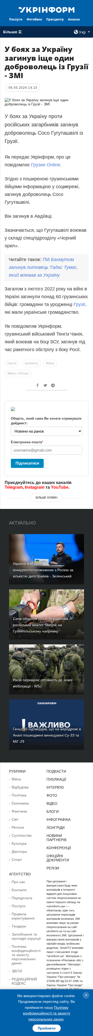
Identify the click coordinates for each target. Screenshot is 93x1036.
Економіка (20, 803)
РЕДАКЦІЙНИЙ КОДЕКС (24, 981)
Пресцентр (55, 19)
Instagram (34, 487)
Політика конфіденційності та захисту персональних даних (26, 954)
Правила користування (23, 916)
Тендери (19, 926)
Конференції (59, 848)
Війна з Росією (18, 373)
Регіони (18, 827)
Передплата (22, 898)
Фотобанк (34, 19)
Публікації (56, 779)
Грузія (12, 363)
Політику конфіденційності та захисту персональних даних (46, 1013)
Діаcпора (19, 851)
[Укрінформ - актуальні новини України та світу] (46, 9)
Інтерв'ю (55, 787)
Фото (52, 795)
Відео (52, 803)
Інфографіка (59, 819)
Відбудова (20, 787)
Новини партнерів (56, 838)
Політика (19, 795)
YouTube (59, 487)
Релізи (53, 868)
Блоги (53, 811)
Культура (19, 843)
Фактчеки (19, 811)
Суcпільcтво (22, 835)
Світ (15, 819)
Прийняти (47, 1028)
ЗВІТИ (17, 971)
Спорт (17, 859)
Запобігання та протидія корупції (26, 936)
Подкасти (56, 771)
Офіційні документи (58, 858)
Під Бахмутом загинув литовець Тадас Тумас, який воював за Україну (43, 267)
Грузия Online (45, 164)
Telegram (14, 487)
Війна (50, 363)
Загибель (31, 363)
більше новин (46, 497)
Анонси (74, 19)
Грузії (79, 304)
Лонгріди (56, 828)
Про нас (18, 882)
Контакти (19, 890)
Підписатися (27, 463)
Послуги (15, 19)
